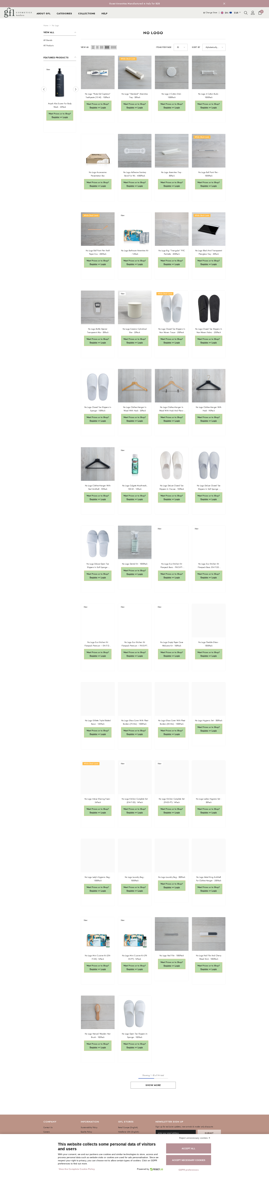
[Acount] (252, 13)
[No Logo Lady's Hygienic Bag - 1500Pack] (98, 856)
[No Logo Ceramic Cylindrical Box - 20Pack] (135, 307)
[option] (134, 3)
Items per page (163, 47)
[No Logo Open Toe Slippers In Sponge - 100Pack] (135, 1012)
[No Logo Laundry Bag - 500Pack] (172, 856)
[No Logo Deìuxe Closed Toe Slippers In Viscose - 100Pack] (172, 464)
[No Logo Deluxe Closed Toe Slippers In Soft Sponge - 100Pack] (209, 464)
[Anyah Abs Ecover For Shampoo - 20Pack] (60, 82)
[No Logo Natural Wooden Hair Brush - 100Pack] (98, 1012)
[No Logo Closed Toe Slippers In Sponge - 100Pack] (98, 386)
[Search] (245, 13)
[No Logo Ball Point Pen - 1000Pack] (209, 151)
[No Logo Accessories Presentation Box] (98, 151)
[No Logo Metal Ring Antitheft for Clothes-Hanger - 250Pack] (209, 856)
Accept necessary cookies (188, 1160)
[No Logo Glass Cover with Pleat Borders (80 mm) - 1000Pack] (172, 699)
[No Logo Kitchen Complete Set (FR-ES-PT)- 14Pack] (172, 777)
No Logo (55, 25)
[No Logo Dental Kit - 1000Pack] (135, 542)
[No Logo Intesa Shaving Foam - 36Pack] (98, 777)
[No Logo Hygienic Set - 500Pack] (209, 699)
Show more (153, 1085)
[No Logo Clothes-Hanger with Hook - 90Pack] (209, 386)
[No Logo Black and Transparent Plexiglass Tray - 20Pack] (209, 229)
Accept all (188, 1148)
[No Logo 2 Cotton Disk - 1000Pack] (172, 72)
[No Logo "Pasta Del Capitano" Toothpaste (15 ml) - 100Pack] (98, 72)
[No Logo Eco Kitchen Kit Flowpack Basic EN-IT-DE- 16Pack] (209, 542)
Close (224, 3)
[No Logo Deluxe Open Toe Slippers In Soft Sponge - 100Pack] (98, 542)
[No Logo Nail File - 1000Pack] (172, 934)
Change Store (211, 12)
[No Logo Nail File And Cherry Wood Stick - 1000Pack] (209, 934)
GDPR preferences (189, 1170)
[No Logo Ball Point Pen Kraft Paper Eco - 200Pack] (98, 229)
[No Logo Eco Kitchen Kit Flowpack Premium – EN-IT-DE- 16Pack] (98, 620)
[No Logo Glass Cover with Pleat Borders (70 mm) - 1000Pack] (135, 699)
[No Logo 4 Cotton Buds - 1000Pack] (209, 72)
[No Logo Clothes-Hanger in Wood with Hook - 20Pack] (135, 386)
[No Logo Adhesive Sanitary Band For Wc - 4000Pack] (135, 151)
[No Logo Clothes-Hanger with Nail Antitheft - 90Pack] (98, 464)
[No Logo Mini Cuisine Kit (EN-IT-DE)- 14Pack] (98, 934)
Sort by (196, 47)
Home (45, 25)
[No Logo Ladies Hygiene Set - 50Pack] (209, 777)
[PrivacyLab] (156, 1169)
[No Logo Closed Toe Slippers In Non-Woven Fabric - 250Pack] (209, 307)
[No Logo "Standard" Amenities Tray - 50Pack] (135, 72)
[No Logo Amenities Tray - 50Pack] (172, 151)
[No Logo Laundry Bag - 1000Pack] (135, 856)
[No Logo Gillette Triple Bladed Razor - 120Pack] (98, 699)
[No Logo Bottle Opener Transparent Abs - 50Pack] (98, 307)
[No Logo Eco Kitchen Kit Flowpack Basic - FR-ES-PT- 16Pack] (172, 542)
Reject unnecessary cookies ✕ (194, 1138)
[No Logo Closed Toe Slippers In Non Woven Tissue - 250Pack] (172, 307)
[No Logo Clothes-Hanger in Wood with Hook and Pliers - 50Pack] (172, 386)
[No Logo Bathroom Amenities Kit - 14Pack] (135, 229)
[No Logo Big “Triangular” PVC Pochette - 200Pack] (172, 229)
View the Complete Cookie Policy (77, 1169)
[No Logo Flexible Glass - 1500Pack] (209, 620)
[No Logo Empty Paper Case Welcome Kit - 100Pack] (172, 620)
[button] (44, 89)
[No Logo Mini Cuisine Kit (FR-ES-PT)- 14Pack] (135, 934)
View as (85, 47)
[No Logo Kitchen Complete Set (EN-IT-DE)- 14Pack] (135, 777)
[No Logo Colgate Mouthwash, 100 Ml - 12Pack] (135, 464)
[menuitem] (59, 40)
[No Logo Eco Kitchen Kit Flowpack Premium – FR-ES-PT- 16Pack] (135, 620)
